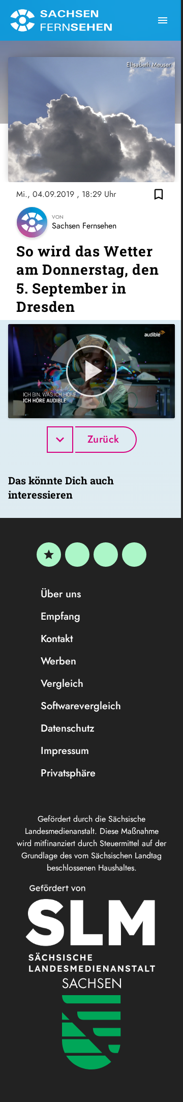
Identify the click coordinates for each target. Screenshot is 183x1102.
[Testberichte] (49, 554)
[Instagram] (106, 554)
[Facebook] (77, 554)
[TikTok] (134, 554)
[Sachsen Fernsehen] (61, 20)
